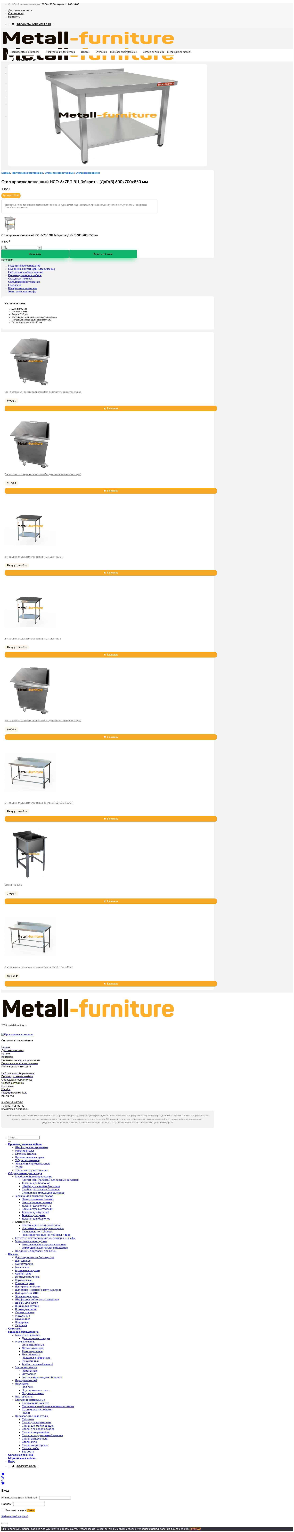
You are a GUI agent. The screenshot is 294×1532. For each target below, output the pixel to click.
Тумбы (19, 1167)
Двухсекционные (32, 1348)
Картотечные (23, 1280)
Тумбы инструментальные (31, 1170)
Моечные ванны (25, 1341)
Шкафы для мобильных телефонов (37, 1299)
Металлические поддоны (31, 1241)
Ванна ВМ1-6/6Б (13, 885)
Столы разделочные (34, 1438)
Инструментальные (27, 1277)
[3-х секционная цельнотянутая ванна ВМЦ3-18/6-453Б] (30, 632)
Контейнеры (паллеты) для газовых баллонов (50, 1179)
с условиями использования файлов (157, 1529)
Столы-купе (29, 1442)
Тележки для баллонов (36, 1183)
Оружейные (22, 1319)
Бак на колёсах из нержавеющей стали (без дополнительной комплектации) (43, 721)
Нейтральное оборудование (27, 173)
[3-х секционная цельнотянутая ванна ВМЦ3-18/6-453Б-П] (30, 550)
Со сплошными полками (37, 1409)
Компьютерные (24, 1283)
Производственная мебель (24, 52)
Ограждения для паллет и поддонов (45, 1247)
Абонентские (23, 1273)
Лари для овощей (26, 1380)
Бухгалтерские (24, 1264)
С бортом (28, 1419)
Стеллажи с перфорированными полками (48, 1406)
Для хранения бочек (27, 1286)
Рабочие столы (24, 1150)
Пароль (7, 1504)
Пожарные (22, 1322)
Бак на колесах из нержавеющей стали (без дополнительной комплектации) (43, 392)
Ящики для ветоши (27, 1306)
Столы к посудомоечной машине (42, 1435)
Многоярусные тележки (37, 1202)
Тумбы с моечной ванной (37, 1364)
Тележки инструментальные (32, 1163)
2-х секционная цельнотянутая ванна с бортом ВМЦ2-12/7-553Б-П (39, 803)
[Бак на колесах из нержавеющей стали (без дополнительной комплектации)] (30, 386)
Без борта (28, 1451)
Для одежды (23, 1260)
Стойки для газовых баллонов (41, 1189)
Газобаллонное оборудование (33, 1176)
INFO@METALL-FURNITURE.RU (34, 24)
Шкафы (85, 52)
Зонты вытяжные (26, 1367)
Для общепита (31, 1354)
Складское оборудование (24, 281)
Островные (29, 1374)
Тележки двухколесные (36, 1205)
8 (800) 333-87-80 (26, 60)
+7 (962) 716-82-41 (12, 1106)
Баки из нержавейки (27, 1335)
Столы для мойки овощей (38, 1425)
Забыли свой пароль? (14, 1516)
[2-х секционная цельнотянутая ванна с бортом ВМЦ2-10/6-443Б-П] (30, 961)
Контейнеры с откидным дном (41, 1225)
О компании (15, 13)
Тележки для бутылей (35, 1212)
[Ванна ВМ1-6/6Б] (30, 878)
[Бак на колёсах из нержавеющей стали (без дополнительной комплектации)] (30, 714)
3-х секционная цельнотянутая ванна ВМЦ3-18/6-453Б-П (34, 557)
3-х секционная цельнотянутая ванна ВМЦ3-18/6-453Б (33, 639)
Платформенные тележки (38, 1199)
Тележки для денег (33, 1215)
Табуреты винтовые (27, 1160)
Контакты (14, 16)
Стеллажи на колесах (35, 1403)
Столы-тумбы (30, 1448)
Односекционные (33, 1344)
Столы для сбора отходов (38, 1429)
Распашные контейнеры (37, 1231)
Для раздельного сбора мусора (34, 1257)
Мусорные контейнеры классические (31, 269)
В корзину (35, 254)
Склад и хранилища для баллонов (43, 1192)
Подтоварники (24, 1396)
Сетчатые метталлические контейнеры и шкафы (45, 1238)
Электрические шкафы (22, 291)
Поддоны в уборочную (36, 1357)
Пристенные (29, 1370)
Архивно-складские (27, 1270)
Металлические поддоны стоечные (44, 1244)
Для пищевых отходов (36, 1338)
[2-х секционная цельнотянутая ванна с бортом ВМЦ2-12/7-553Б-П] (30, 796)
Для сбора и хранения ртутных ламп (38, 1289)
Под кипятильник (33, 1393)
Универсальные (24, 1312)
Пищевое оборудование (123, 52)
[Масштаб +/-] (6, 1523)
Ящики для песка (26, 1309)
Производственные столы (31, 1416)
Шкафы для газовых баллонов (41, 1186)
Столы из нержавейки (88, 173)
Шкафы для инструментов (31, 1147)
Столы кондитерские (35, 1445)
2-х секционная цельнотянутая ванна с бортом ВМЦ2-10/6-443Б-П (39, 967)
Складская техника (153, 52)
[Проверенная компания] (17, 1034)
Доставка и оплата (20, 10)
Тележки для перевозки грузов (34, 1196)
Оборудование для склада (60, 52)
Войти (31, 1510)
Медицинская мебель (179, 52)
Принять (195, 1529)
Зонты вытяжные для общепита (42, 1377)
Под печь (27, 1387)
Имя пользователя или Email (20, 1497)
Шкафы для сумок (26, 1302)
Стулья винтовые (25, 1154)
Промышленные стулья (29, 1157)
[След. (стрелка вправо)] (6, 1526)
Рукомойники (30, 1361)
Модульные (22, 1315)
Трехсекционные (32, 1351)
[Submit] (9, 1141)
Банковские (22, 1267)
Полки (26, 1412)
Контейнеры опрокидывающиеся (43, 1228)
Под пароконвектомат (36, 1390)
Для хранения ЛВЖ (27, 1293)
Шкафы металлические (22, 288)
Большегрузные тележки (37, 1209)
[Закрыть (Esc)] (2, 1523)
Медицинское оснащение (24, 265)
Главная (5, 173)
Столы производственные (59, 173)
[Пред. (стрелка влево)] (2, 1526)
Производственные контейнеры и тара (46, 1234)
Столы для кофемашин (36, 1422)
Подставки (22, 1383)
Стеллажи (101, 52)
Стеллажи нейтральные (30, 1399)
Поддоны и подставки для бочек (35, 1251)
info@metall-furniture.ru (14, 1109)
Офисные (21, 1325)
